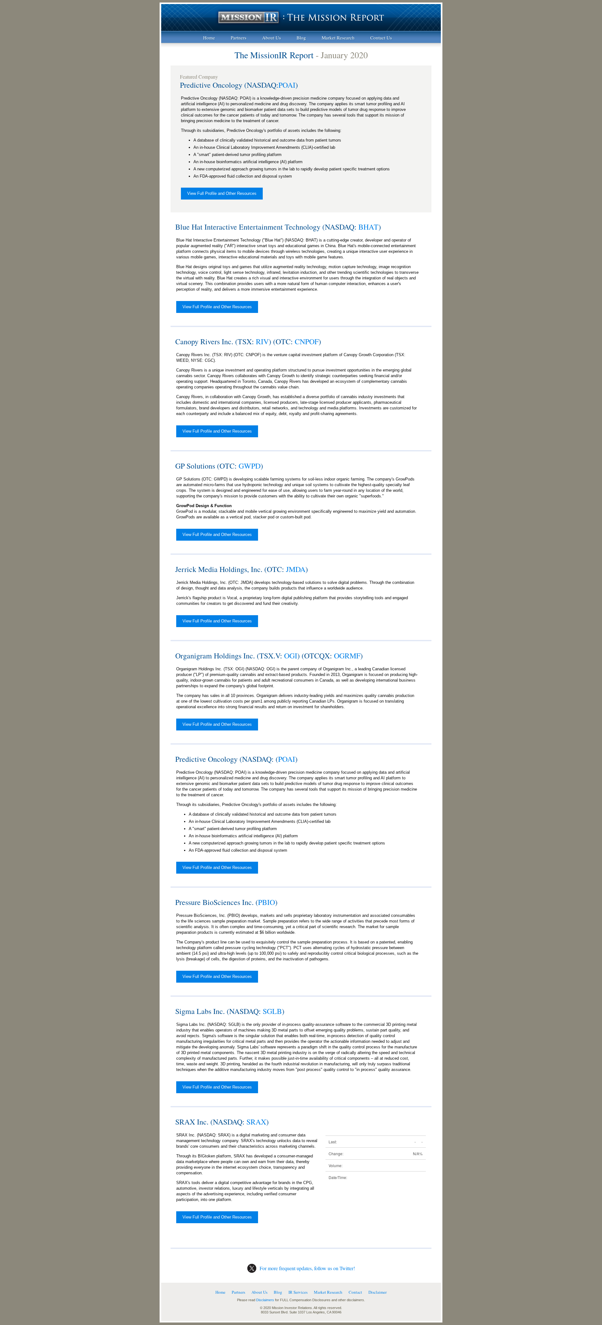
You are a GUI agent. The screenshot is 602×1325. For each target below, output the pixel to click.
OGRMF (347, 656)
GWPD (250, 466)
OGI (290, 656)
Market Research (338, 37)
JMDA (295, 569)
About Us (271, 37)
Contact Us (381, 37)
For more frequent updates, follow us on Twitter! (307, 1268)
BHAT (368, 227)
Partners (238, 37)
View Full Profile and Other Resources (221, 193)
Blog (301, 37)
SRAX (256, 1122)
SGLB (272, 1011)
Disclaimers (265, 1300)
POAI (286, 85)
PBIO (266, 902)
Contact (355, 1292)
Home (209, 37)
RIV (262, 341)
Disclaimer (377, 1292)
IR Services (298, 1292)
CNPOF (307, 341)
